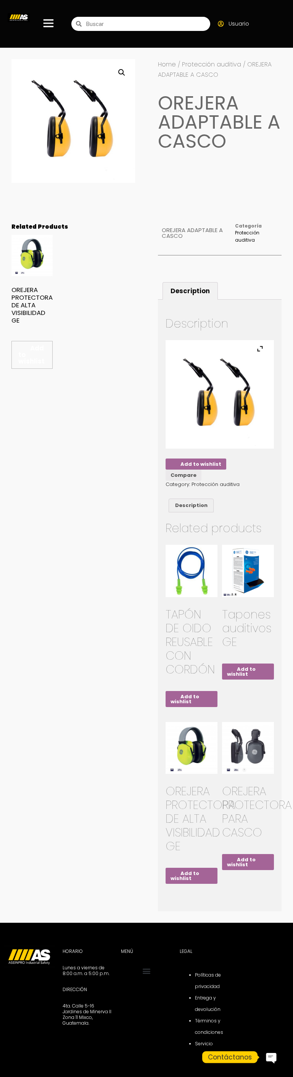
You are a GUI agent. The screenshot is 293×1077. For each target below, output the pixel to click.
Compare (183, 475)
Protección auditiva (211, 64)
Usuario (239, 23)
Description (190, 290)
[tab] (190, 291)
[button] (146, 971)
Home (167, 64)
